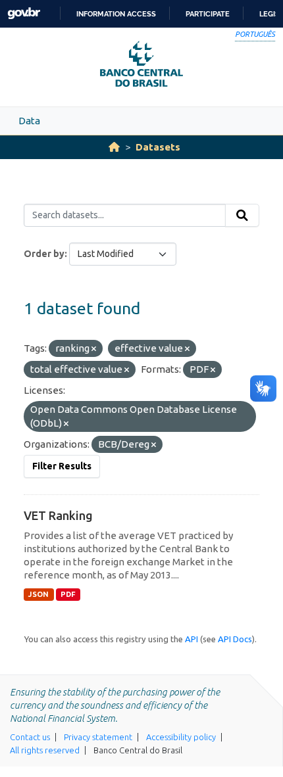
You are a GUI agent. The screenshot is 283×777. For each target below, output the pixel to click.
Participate (208, 13)
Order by (44, 253)
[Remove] (93, 349)
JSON (38, 594)
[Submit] (242, 215)
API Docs (235, 639)
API (191, 639)
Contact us (30, 737)
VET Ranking (58, 515)
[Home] (114, 147)
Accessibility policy (181, 737)
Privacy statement (98, 737)
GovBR (23, 13)
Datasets (158, 147)
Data (29, 120)
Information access (116, 13)
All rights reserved (45, 750)
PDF (68, 594)
